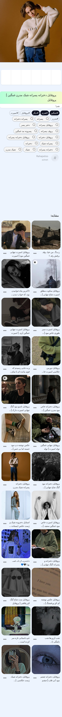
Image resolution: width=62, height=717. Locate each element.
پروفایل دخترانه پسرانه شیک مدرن (21, 485)
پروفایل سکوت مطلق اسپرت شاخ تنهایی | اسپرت (50, 292)
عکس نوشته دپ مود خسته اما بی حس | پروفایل (20, 447)
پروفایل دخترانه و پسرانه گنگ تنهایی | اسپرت (51, 562)
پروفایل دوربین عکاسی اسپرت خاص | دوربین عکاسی (50, 370)
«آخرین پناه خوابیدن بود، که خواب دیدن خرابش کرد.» (21, 292)
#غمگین (54, 113)
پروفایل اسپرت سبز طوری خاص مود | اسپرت (51, 331)
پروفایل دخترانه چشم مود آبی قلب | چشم (50, 678)
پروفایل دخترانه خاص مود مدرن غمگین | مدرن (50, 408)
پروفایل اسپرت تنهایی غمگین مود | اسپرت (20, 254)
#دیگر (35, 113)
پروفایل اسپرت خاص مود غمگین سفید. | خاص (50, 524)
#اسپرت (14, 113)
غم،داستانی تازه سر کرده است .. (21, 640)
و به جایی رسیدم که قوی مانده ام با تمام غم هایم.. (21, 370)
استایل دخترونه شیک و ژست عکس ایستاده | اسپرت (20, 524)
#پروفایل (26, 113)
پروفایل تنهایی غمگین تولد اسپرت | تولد (50, 447)
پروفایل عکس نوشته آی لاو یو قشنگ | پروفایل (50, 601)
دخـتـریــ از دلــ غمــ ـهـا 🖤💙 (21, 562)
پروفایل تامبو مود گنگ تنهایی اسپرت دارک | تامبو (20, 408)
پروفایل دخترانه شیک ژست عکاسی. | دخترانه (20, 678)
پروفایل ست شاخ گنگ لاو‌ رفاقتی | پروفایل (20, 601)
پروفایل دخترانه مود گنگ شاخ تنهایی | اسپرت (51, 485)
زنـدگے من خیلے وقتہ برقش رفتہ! (51, 254)
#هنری (45, 113)
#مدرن (55, 118)
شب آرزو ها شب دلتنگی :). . (52, 640)
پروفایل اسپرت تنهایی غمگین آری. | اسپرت (20, 331)
